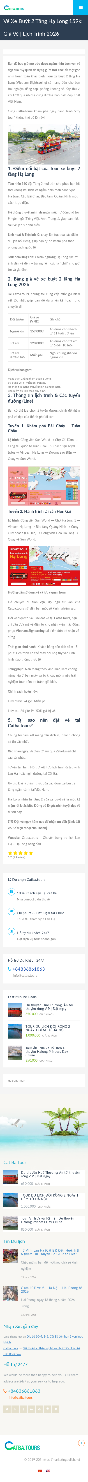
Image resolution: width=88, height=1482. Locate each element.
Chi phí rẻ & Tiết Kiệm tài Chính (41, 913)
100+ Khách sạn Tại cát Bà (37, 893)
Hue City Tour (16, 1080)
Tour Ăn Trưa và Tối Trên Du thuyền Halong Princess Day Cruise (46, 1052)
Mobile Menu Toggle (80, 7)
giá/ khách (39, 1014)
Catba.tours (10, 1348)
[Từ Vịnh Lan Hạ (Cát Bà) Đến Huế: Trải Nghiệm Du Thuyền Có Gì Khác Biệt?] (10, 1256)
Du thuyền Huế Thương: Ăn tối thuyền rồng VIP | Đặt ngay (50, 1174)
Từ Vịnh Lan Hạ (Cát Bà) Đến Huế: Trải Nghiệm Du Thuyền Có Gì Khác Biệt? (50, 1252)
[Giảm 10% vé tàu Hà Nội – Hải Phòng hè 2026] (10, 1293)
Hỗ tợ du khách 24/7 (33, 933)
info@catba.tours (25, 975)
